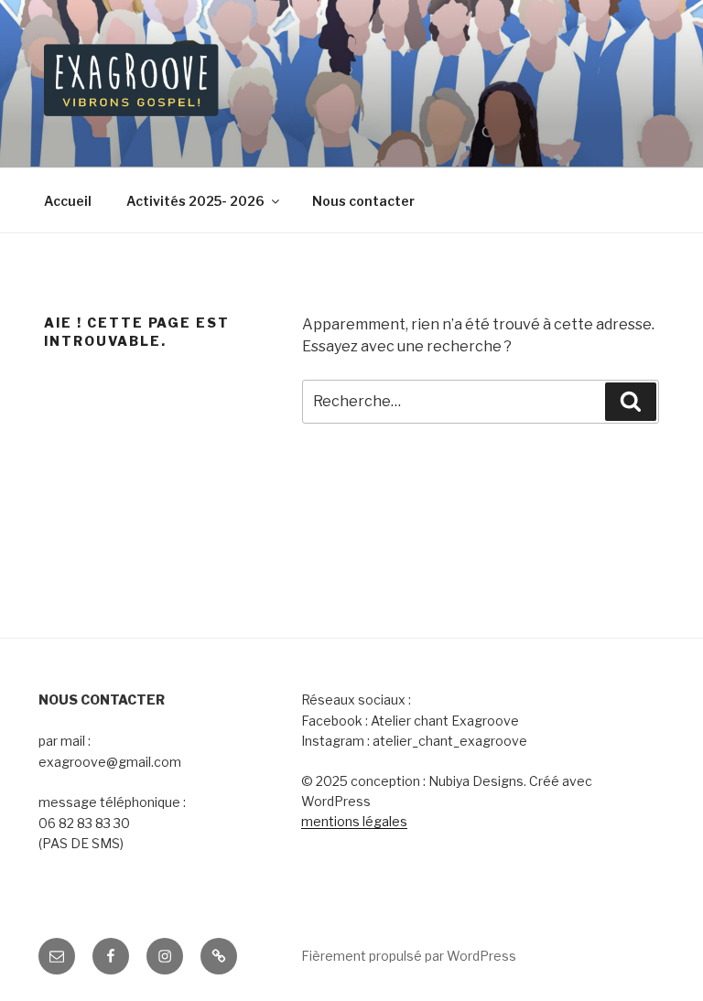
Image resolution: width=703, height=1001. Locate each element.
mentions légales (354, 821)
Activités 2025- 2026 (195, 201)
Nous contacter (363, 201)
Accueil (68, 201)
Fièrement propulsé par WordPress (408, 955)
